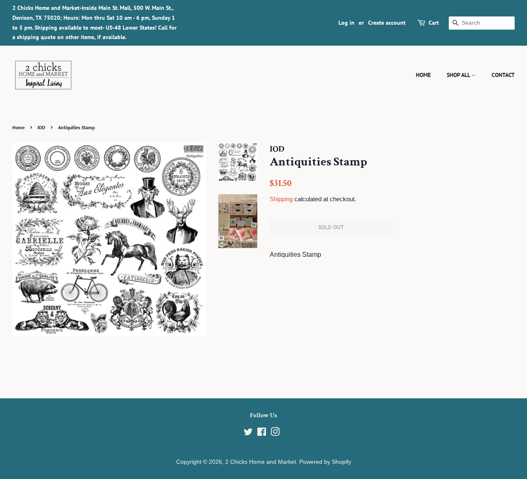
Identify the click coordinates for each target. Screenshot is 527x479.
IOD (41, 127)
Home (423, 75)
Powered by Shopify (325, 462)
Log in (346, 22)
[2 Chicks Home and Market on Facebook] (261, 433)
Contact (503, 75)
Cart (434, 22)
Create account (387, 22)
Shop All (459, 75)
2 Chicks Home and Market (260, 462)
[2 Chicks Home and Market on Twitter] (248, 433)
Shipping (281, 198)
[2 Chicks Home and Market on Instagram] (275, 433)
